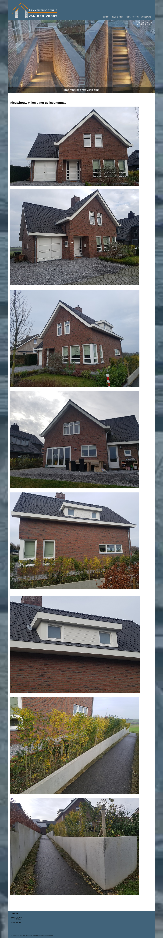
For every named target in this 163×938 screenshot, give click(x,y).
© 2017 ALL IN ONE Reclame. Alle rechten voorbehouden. (32, 935)
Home (106, 17)
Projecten (132, 17)
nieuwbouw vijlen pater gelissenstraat (38, 102)
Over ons (117, 17)
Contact (146, 17)
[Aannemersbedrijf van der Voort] (34, 17)
